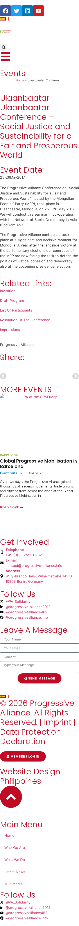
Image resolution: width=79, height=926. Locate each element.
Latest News (14, 872)
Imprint (58, 722)
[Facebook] (5, 10)
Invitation (7, 291)
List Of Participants (16, 310)
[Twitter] (16, 10)
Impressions (10, 329)
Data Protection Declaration (30, 736)
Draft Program (12, 300)
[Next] (59, 376)
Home (20, 80)
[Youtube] (38, 10)
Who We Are (14, 847)
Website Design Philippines (30, 776)
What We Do (14, 859)
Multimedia (13, 884)
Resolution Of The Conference (25, 320)
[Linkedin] (27, 10)
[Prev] (20, 376)
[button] (3, 47)
